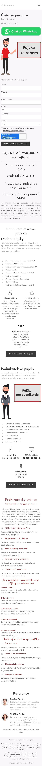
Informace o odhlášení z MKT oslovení (21, 763)
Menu (39, 5)
